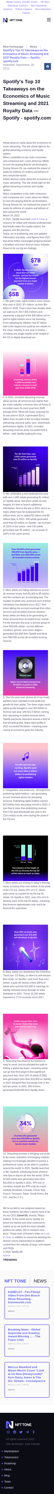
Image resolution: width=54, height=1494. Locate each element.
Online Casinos (23, 9)
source (6, 1255)
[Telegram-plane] (27, 1432)
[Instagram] (8, 1432)
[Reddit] (14, 1432)
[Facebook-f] (34, 1432)
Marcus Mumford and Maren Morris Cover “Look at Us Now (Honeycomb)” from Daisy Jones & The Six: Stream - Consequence (26, 1374)
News (33, 46)
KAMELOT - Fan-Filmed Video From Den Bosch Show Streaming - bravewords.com (24, 1297)
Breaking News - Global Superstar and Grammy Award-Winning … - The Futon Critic (24, 1334)
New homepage (13, 46)
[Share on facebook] (47, 66)
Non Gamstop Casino (36, 11)
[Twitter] (21, 1432)
